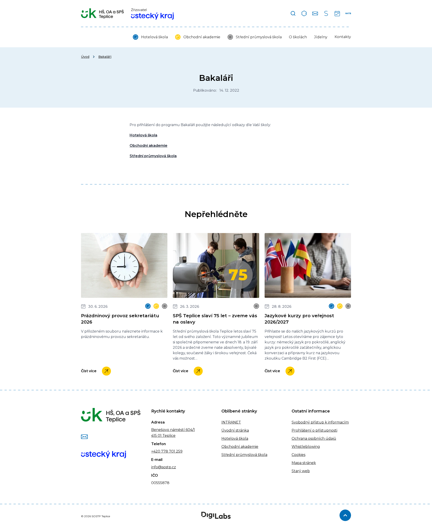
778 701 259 (171, 451)
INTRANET (231, 422)
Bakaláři (104, 57)
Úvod (85, 57)
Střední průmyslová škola (259, 37)
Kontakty (343, 37)
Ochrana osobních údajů (314, 438)
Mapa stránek (304, 463)
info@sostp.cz (163, 467)
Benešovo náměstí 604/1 (173, 430)
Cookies (298, 455)
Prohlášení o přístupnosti (314, 430)
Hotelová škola (154, 37)
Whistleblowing (306, 446)
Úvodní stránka (235, 430)
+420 (155, 451)
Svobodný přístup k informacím (320, 422)
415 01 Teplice (163, 435)
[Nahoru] (345, 515)
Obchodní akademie (201, 37)
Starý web (301, 471)
